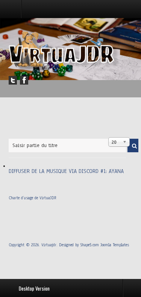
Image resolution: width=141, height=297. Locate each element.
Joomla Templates (114, 245)
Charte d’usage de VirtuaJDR (32, 198)
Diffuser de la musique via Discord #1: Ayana (66, 171)
